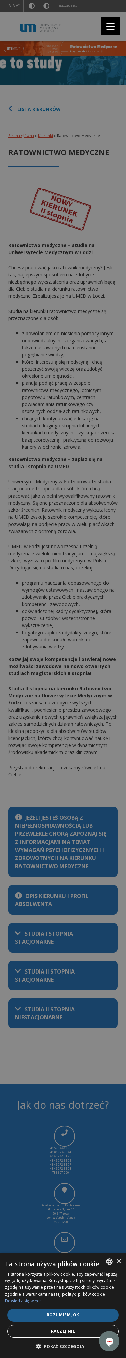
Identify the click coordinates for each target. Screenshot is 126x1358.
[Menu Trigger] (110, 26)
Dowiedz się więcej (24, 1301)
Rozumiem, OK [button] (63, 1315)
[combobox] (109, 1261)
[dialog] (63, 1305)
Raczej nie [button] (63, 1331)
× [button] (118, 1261)
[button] (63, 1346)
